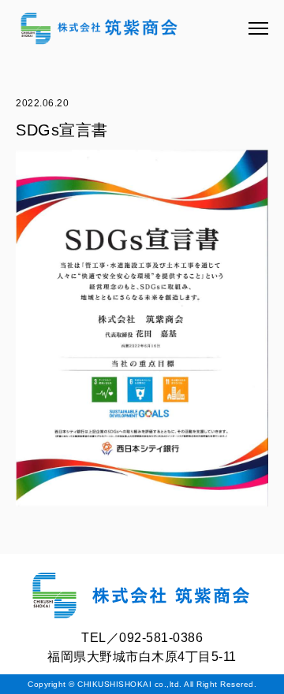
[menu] (258, 28)
